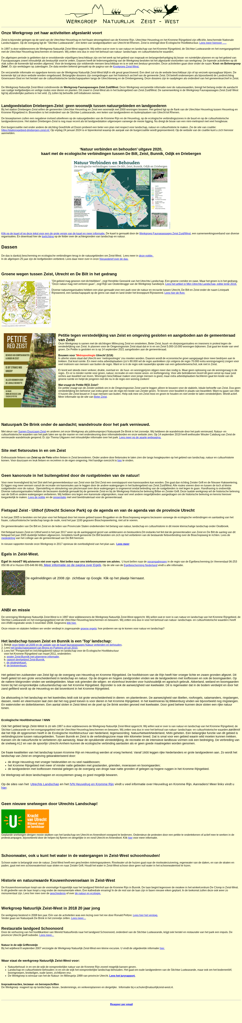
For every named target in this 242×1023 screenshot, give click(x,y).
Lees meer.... (78, 918)
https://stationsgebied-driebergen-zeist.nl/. (25, 130)
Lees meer (122, 544)
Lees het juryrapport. (122, 975)
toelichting (48, 236)
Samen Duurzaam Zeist (32, 431)
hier (119, 460)
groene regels (89, 628)
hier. (162, 948)
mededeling (8, 538)
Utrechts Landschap (44, 784)
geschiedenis (58, 893)
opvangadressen (157, 561)
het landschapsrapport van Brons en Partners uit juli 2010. (44, 647)
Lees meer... (46, 935)
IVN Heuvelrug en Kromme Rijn (92, 784)
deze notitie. (146, 255)
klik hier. (71, 623)
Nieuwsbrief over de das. (113, 259)
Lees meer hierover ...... (213, 42)
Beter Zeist (100, 396)
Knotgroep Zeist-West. (126, 66)
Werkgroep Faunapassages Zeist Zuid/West (165, 233)
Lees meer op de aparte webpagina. (140, 437)
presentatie (59, 497)
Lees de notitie (36, 497)
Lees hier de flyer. (174, 292)
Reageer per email (121, 1004)
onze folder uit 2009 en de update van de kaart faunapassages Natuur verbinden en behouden (67, 644)
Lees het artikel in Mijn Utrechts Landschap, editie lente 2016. (201, 284)
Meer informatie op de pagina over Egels (72, 565)
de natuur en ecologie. (88, 893)
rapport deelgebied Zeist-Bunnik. (26, 659)
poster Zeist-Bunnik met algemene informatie (33, 656)
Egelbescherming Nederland (140, 565)
